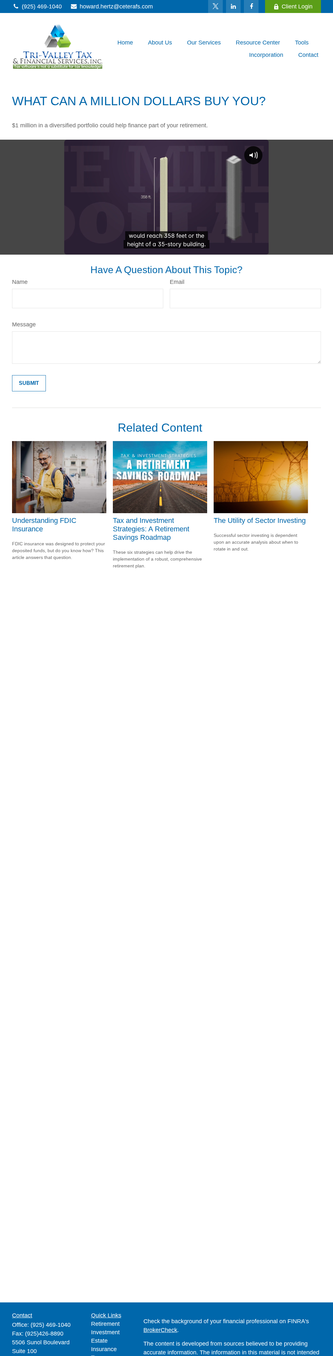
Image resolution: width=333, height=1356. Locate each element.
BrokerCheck (160, 1330)
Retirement (105, 1324)
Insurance (104, 1349)
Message (24, 324)
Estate (99, 1340)
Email (177, 282)
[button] (125, 42)
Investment (105, 1332)
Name (20, 282)
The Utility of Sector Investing (260, 520)
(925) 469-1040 (42, 6)
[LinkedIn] (233, 6)
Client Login (297, 6)
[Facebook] (251, 6)
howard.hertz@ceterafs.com (116, 6)
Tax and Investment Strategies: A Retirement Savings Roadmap (151, 528)
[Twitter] (215, 6)
